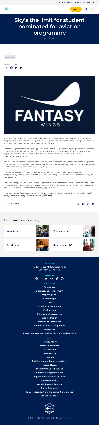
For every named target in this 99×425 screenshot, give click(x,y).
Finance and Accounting (49, 314)
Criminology (49, 298)
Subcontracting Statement (49, 372)
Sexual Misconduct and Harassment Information (49, 392)
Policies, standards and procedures (49, 361)
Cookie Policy (49, 353)
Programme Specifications (49, 369)
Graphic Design (49, 318)
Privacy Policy (50, 342)
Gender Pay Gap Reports (49, 384)
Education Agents (49, 396)
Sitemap (49, 357)
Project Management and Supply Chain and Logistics (49, 333)
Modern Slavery (49, 365)
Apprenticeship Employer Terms (49, 376)
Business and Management (49, 291)
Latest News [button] (10, 57)
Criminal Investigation (49, 306)
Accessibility (49, 349)
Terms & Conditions (49, 345)
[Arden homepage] (6, 8)
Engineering (49, 310)
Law (49, 302)
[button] (66, 2)
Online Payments (49, 388)
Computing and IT (49, 294)
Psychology (49, 287)
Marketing (49, 329)
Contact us (80, 2)
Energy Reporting (49, 380)
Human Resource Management (49, 325)
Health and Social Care (49, 321)
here (45, 193)
